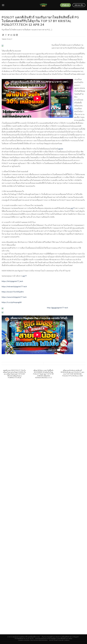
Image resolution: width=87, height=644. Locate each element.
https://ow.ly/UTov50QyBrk (13, 292)
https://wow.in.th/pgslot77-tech (14, 297)
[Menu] (3, 5)
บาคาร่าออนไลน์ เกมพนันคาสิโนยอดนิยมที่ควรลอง (23, 637)
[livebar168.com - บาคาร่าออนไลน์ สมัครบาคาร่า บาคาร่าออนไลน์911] (43, 5)
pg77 (73, 208)
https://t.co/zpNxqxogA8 (12, 302)
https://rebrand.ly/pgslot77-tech (14, 286)
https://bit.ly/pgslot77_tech (12, 281)
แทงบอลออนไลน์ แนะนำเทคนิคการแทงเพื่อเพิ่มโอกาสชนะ (53, 638)
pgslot (60, 149)
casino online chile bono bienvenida (33, 640)
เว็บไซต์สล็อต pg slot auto (24, 638)
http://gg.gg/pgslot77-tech (57, 307)
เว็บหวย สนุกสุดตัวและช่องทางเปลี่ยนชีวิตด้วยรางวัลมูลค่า (60, 637)
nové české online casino (59, 640)
